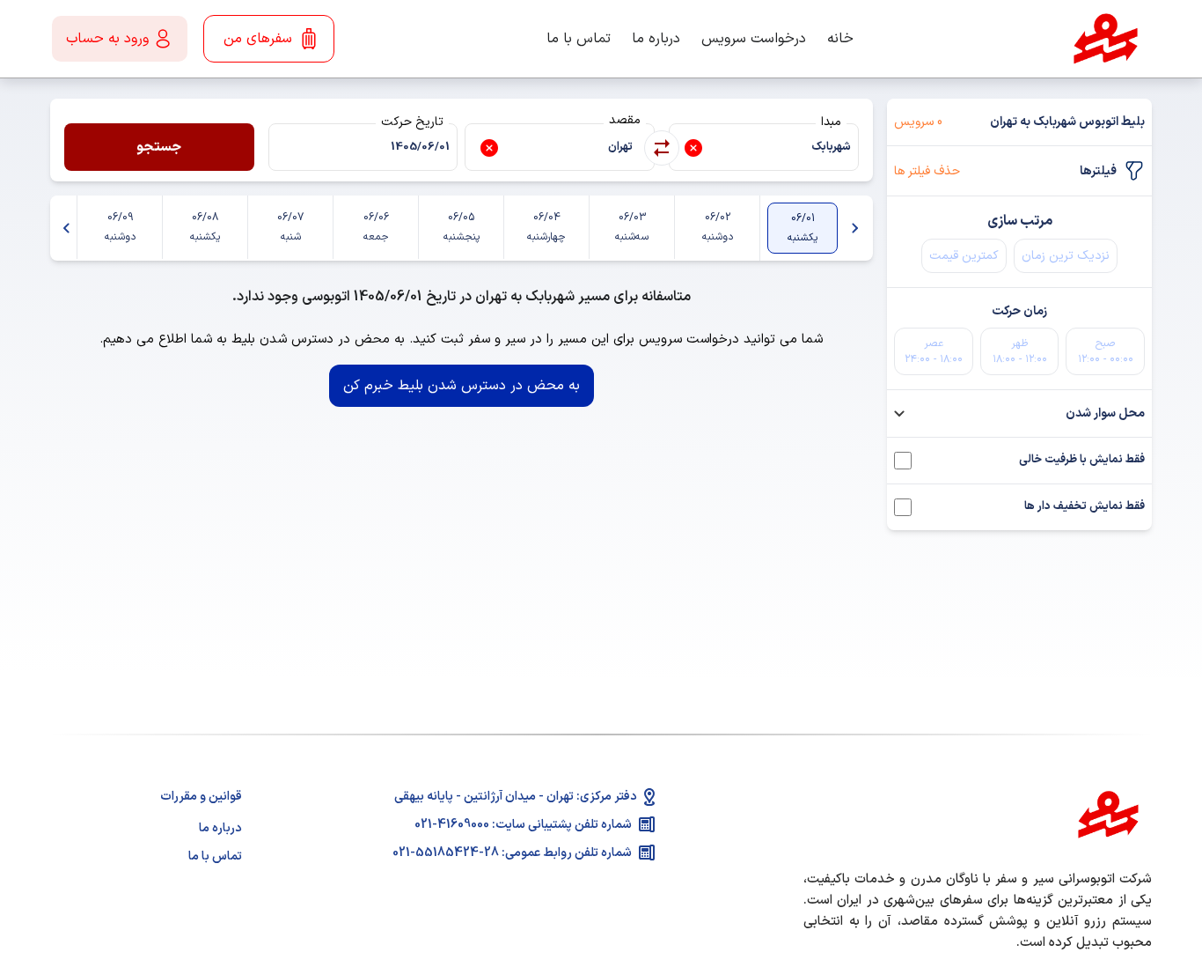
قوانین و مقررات (201, 796)
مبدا (831, 122)
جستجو (158, 147)
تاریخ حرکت (412, 122)
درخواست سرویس (753, 38)
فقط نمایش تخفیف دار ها (1084, 506)
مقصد (625, 120)
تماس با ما (578, 38)
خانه (840, 38)
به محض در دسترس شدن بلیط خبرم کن (461, 385)
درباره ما (656, 38)
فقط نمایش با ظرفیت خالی (1082, 460)
